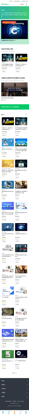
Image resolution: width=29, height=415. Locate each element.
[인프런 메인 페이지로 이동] (5, 4)
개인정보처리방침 (8, 401)
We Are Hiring (21, 401)
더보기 (13, 373)
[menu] (26, 4)
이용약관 (14, 401)
